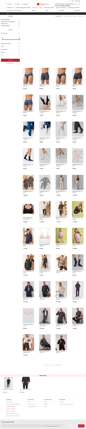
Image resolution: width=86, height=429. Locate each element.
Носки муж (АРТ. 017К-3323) (29, 137)
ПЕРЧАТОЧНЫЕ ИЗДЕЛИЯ (61, 7)
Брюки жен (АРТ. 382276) (78, 191)
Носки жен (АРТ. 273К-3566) (62, 164)
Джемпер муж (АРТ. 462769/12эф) (64, 324)
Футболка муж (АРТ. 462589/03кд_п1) (32, 351)
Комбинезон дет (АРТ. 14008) (46, 191)
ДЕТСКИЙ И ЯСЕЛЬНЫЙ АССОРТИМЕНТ (23, 7)
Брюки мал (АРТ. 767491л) (62, 217)
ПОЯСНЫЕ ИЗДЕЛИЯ (5, 25)
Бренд (2, 46)
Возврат (45, 406)
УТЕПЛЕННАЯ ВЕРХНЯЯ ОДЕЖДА (8, 21)
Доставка (46, 404)
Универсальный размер (6, 43)
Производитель (4, 49)
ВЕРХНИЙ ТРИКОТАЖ (5, 19)
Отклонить (73, 425)
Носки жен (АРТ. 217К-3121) (62, 137)
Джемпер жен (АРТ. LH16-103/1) (63, 351)
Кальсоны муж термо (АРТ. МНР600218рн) (11, 389)
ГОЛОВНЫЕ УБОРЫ (10, 7)
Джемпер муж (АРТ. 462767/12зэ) (47, 297)
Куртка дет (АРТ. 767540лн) (62, 271)
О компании (61, 10)
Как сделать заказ (31, 404)
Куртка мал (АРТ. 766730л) (29, 244)
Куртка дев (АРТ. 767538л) (78, 217)
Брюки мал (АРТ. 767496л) (46, 271)
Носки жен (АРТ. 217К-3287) (46, 111)
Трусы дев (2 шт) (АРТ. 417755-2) (30, 324)
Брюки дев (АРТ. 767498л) (62, 244)
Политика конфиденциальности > (53, 426)
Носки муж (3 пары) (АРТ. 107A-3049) (48, 137)
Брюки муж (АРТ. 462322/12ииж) (47, 324)
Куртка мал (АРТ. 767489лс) (46, 217)
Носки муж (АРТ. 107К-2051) (29, 164)
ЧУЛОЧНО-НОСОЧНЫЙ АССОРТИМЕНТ (13, 10)
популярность (80, 16)
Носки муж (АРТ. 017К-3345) (78, 137)
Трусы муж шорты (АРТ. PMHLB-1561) (48, 84)
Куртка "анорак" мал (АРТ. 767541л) (31, 271)
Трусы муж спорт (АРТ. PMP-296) (31, 84)
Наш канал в (59, 5)
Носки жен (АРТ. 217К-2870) (46, 164)
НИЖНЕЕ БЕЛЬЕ (4, 23)
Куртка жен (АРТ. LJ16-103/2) (62, 297)
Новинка (3, 52)
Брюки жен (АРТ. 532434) (62, 191)
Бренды (33, 10)
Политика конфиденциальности (66, 404)
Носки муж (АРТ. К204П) (78, 271)
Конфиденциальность (32, 406)
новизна (74, 16)
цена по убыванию (67, 16)
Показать (10, 60)
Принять (81, 425)
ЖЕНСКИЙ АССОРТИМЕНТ (37, 7)
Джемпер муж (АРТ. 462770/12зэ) (47, 351)
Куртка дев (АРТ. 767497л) (78, 244)
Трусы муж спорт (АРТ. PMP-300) (64, 84)
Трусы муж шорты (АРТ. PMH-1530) (31, 111)
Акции (47, 10)
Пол (2, 55)
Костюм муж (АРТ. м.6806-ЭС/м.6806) (27, 389)
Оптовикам (77, 10)
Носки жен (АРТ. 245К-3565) (78, 111)
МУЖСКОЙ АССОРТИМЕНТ (49, 7)
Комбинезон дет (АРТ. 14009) (30, 191)
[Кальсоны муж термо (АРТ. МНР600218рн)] (9, 381)
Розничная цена (4, 33)
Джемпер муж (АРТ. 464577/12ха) (31, 297)
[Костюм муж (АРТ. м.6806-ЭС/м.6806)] (26, 381)
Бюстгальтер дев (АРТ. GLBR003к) (48, 244)
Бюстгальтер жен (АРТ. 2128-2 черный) (32, 217)
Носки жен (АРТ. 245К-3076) (62, 111)
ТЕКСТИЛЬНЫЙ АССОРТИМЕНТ (74, 7)
